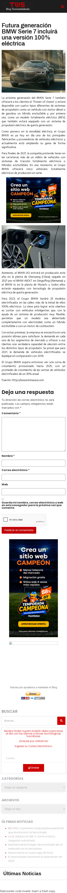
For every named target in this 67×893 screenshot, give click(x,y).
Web (5, 484)
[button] (62, 6)
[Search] (61, 721)
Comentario (11, 413)
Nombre (8, 456)
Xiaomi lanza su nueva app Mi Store (30, 853)
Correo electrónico (16, 470)
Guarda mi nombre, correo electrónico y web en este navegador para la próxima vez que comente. (32, 505)
